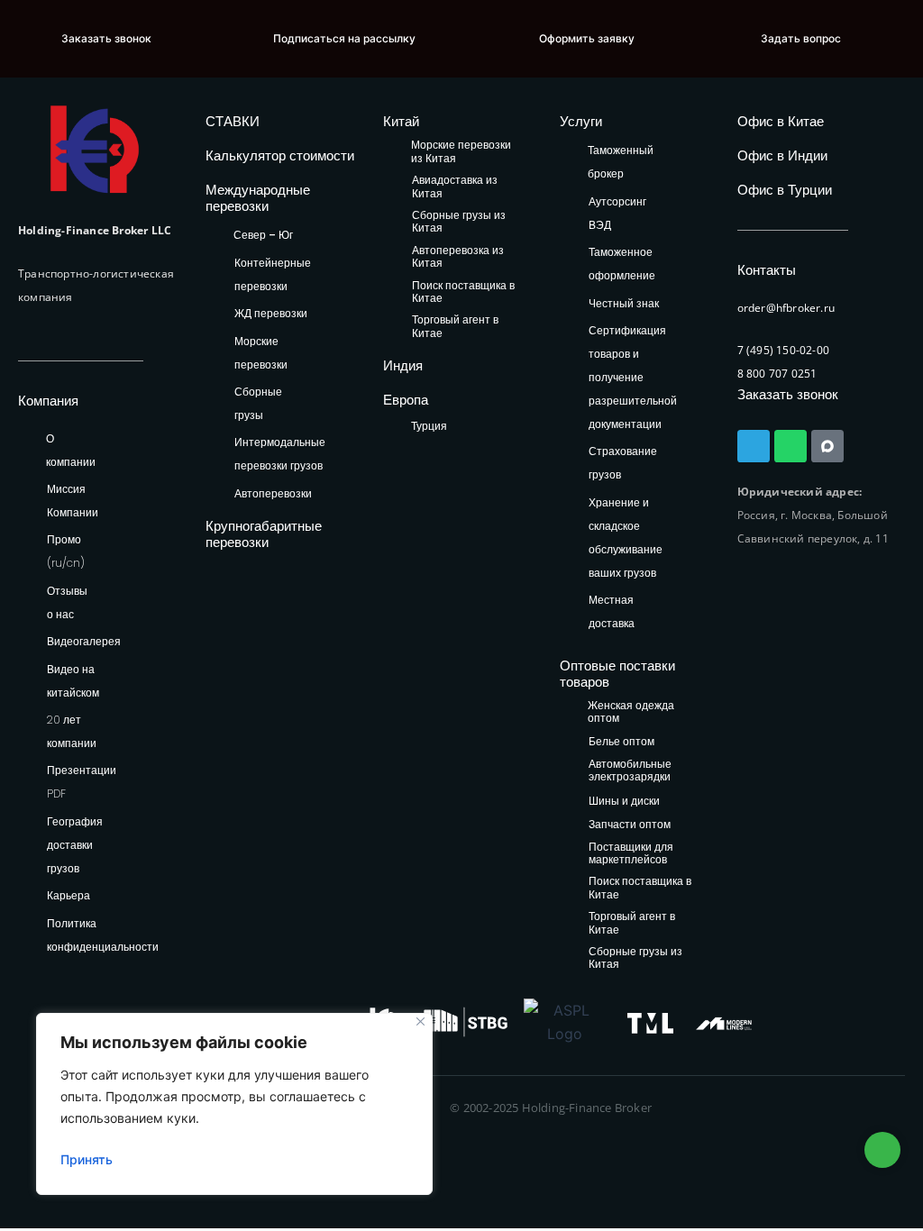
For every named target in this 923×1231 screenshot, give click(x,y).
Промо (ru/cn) (66, 551)
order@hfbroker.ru (786, 307)
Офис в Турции (784, 189)
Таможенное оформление (622, 263)
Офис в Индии (782, 155)
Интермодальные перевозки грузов (279, 453)
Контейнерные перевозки (272, 274)
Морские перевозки (261, 352)
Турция (429, 425)
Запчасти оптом (630, 825)
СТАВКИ (233, 121)
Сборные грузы (258, 403)
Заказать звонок (787, 394)
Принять (86, 1159)
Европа (405, 399)
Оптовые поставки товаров (617, 673)
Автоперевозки (273, 493)
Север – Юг (263, 234)
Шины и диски (624, 801)
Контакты (766, 269)
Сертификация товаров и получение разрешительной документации (633, 377)
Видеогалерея (84, 641)
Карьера (68, 895)
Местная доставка (612, 611)
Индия (403, 365)
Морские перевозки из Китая (461, 152)
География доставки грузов (75, 845)
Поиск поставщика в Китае (463, 292)
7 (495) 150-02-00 (783, 350)
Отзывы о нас (67, 602)
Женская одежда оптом (631, 712)
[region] (234, 1104)
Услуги (581, 121)
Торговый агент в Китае (455, 327)
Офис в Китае (780, 121)
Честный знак (624, 303)
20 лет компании (71, 731)
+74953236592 (882, 1150)
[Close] (420, 1021)
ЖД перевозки (270, 313)
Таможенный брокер (620, 161)
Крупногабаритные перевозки (264, 534)
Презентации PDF (81, 781)
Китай (401, 121)
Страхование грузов (623, 462)
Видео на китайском (73, 680)
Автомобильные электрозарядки (630, 771)
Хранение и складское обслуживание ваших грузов (626, 537)
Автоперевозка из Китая (458, 257)
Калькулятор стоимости (280, 155)
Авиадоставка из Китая (455, 187)
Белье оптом (621, 742)
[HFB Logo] (95, 149)
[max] (827, 446)
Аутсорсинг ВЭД (617, 213)
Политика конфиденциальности (103, 935)
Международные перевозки (258, 197)
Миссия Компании (72, 500)
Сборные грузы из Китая (459, 222)
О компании (71, 450)
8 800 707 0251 (777, 373)
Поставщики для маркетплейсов (631, 854)
